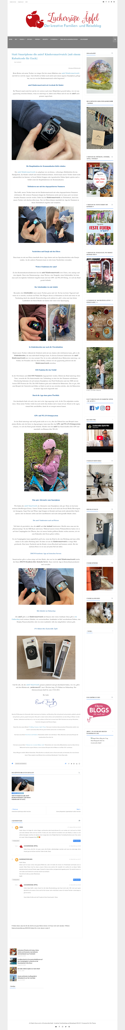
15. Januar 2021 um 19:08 (74, 827)
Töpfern (37, 39)
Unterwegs (54, 39)
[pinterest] (114, 2)
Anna (21, 827)
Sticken (29, 39)
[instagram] (109, 2)
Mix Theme (92, 1023)
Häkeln (22, 39)
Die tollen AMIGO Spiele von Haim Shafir (29, 968)
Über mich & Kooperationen (69, 39)
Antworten (77, 840)
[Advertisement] (100, 662)
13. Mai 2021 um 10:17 (75, 859)
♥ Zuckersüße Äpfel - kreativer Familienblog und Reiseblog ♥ (59, 1023)
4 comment (18, 62)
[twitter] (111, 2)
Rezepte (45, 39)
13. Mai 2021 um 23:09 (75, 846)
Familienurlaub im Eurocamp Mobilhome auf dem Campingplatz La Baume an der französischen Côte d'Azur (30, 961)
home (10, 39)
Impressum (21, 2)
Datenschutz (13, 2)
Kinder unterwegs (21, 763)
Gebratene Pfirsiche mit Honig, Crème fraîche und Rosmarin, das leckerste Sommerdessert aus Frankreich (28, 952)
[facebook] (106, 2)
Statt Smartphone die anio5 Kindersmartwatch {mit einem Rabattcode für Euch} (21, 797)
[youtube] (103, 2)
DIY (16, 39)
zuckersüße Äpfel (31, 846)
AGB (26, 2)
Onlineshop (84, 39)
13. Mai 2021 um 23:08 (75, 885)
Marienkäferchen (25, 859)
